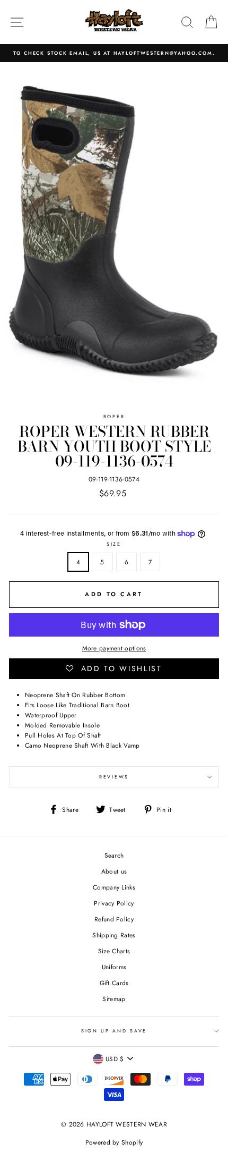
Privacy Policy (114, 903)
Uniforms (114, 966)
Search (114, 855)
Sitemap (113, 998)
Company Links (114, 887)
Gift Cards (114, 982)
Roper (114, 416)
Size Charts (114, 950)
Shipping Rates (113, 934)
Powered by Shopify (114, 1142)
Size (114, 543)
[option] (114, 53)
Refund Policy (114, 919)
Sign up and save (114, 1030)
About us (114, 871)
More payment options (114, 648)
